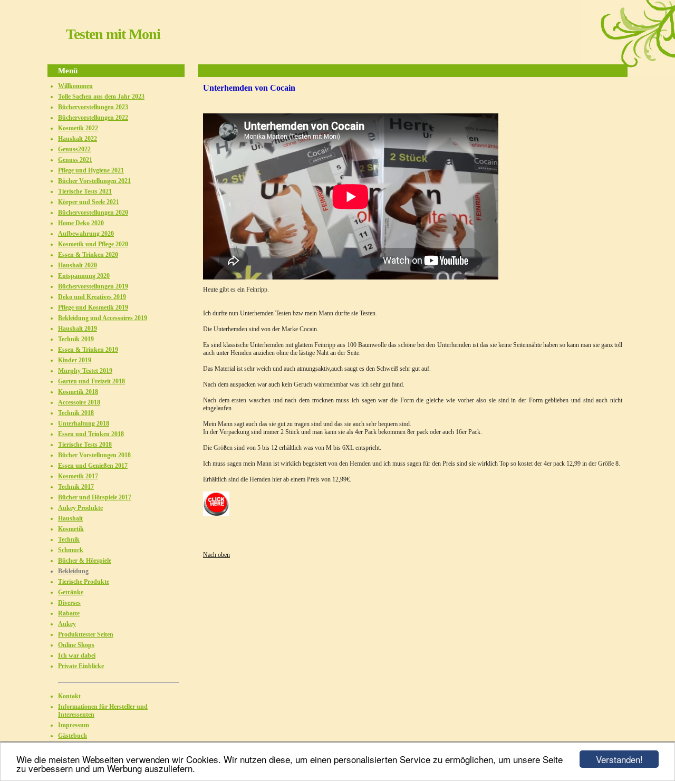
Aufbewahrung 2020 (86, 233)
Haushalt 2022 (77, 138)
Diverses (69, 602)
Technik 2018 (76, 413)
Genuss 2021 (75, 159)
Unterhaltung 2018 (83, 423)
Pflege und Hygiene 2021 (91, 170)
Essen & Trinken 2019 (88, 349)
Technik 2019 (76, 339)
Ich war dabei (76, 655)
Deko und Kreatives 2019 (92, 297)
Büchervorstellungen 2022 (93, 117)
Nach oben (216, 554)
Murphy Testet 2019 (85, 370)
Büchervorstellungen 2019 (93, 286)
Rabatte (69, 613)
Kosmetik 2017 (78, 476)
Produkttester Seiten (85, 634)
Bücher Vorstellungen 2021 (94, 181)
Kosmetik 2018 (78, 392)
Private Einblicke (81, 666)
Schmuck (70, 550)
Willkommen (75, 86)
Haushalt (70, 518)
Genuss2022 (74, 149)
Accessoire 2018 (79, 402)
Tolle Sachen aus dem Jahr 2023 (101, 96)
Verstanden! (619, 759)
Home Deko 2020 (81, 223)
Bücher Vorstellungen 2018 (94, 455)
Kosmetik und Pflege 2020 (93, 244)
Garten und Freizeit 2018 (91, 381)
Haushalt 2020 (77, 265)
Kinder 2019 (74, 360)
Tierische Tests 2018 (85, 444)
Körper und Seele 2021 (88, 202)
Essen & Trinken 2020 (88, 254)
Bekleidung (73, 571)
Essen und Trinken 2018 (91, 434)
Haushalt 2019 (77, 328)
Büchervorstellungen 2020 (93, 212)
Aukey (67, 624)
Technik (69, 539)
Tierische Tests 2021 (85, 191)
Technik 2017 (76, 486)
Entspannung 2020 (84, 275)
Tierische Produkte (83, 581)
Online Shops (76, 645)
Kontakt (69, 696)
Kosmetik (71, 529)
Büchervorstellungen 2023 (93, 107)
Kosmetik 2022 (78, 128)
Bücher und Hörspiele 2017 (94, 497)
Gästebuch (72, 735)
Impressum (73, 725)
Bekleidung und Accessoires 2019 (102, 318)
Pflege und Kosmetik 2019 (93, 307)
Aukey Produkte (80, 508)
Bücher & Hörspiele (84, 560)
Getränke (70, 592)
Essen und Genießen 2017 (93, 465)
